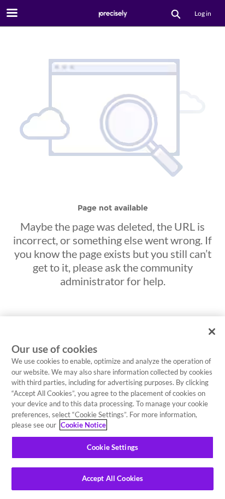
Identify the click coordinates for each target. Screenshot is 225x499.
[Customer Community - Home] (112, 13)
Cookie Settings (112, 447)
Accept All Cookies (112, 478)
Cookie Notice (83, 424)
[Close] (212, 332)
